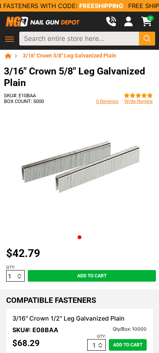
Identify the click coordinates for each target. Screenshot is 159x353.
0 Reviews (107, 101)
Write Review (138, 101)
